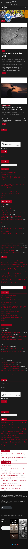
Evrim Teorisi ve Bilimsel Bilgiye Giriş (8, 172)
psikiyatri (3, 116)
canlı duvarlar (16, 61)
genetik (11, 269)
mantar (21, 63)
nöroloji (18, 275)
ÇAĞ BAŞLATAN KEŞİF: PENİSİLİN (8, 239)
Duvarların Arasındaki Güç (12, 54)
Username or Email (5, 132)
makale (10, 273)
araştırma (12, 260)
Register (2, 156)
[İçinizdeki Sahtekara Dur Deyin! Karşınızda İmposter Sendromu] (14, 78)
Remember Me (5, 148)
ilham (14, 63)
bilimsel (15, 59)
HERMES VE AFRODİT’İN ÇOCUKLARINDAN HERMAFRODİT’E (14, 225)
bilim (8, 59)
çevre (21, 61)
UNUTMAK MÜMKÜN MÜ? (6, 241)
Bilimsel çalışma (5, 61)
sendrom (17, 279)
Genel (3, 51)
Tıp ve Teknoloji (19, 64)
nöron (23, 275)
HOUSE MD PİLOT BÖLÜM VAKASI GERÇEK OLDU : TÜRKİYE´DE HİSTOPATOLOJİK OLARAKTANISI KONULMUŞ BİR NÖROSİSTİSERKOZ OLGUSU (14, 184)
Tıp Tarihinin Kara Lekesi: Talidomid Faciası (10, 252)
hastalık (16, 271)
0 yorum (17, 111)
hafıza (7, 271)
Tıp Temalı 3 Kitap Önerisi (6, 210)
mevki (17, 114)
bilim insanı (11, 59)
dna (4, 266)
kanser (3, 273)
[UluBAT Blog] (2, 8)
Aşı (18, 260)
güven (19, 112)
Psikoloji (13, 277)
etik (13, 266)
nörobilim (13, 275)
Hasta (11, 271)
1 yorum (19, 58)
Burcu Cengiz (13, 58)
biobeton (10, 61)
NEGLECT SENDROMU (5, 231)
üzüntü (20, 116)
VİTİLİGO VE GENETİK (5, 223)
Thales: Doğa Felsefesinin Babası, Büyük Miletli (12, 454)
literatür (13, 114)
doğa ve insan (4, 63)
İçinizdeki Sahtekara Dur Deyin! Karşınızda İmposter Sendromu (12, 108)
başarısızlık (7, 112)
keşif (19, 63)
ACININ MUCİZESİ (5, 460)
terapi (16, 116)
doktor (9, 266)
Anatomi (3, 260)
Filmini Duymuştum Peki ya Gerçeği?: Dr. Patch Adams (12, 247)
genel (8, 63)
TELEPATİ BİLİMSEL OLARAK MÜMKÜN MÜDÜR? (11, 233)
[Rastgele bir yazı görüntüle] (25, 7)
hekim (21, 271)
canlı (13, 61)
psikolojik (20, 277)
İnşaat (16, 63)
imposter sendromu (5, 114)
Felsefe (18, 266)
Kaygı (11, 114)
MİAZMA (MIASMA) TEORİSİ (7, 3)
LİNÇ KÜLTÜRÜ (4, 197)
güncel (11, 63)
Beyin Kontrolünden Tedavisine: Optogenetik (10, 243)
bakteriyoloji (4, 59)
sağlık (10, 279)
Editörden (4, 105)
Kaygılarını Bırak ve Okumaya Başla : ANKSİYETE (11, 245)
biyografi (19, 264)
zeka (23, 116)
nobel (9, 275)
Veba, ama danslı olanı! (5, 189)
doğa (23, 61)
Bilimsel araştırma (20, 59)
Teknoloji (12, 64)
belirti (10, 112)
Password (3, 137)
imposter (22, 112)
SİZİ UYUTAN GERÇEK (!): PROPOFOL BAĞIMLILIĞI (11, 228)
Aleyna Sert (12, 111)
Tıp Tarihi (12, 282)
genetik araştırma (21, 269)
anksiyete (23, 111)
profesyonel (20, 114)
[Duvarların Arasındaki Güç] (14, 23)
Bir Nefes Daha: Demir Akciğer (7, 250)
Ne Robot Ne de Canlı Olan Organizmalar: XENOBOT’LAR (14, 520)
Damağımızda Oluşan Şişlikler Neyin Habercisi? (10, 208)
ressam (25, 277)
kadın (24, 271)
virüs (19, 282)
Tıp (14, 64)
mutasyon (3, 275)
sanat (4, 279)
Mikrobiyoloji (4, 64)
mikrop (8, 64)
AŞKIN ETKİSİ (4, 237)
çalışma (13, 112)
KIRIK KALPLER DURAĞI (6, 181)
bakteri (24, 58)
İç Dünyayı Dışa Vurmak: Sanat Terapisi (9, 191)
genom (2, 271)
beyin (3, 262)
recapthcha (3, 141)
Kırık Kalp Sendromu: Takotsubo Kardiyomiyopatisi (11, 219)
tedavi (13, 116)
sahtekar (7, 116)
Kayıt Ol (2, 204)
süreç (10, 116)
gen (23, 266)
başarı (3, 112)
